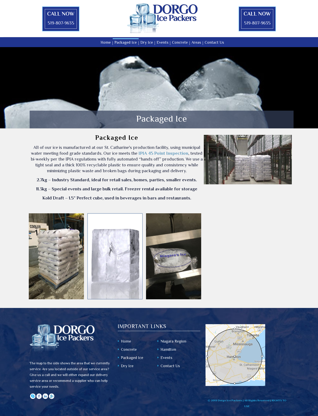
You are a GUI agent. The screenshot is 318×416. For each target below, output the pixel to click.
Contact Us (170, 366)
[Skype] (33, 398)
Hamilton (168, 350)
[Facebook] (39, 398)
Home (126, 342)
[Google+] (51, 398)
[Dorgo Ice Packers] (162, 18)
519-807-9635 (61, 23)
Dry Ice (127, 366)
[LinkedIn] (45, 398)
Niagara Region (173, 342)
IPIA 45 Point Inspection (163, 153)
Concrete (129, 350)
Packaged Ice (132, 358)
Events (166, 358)
